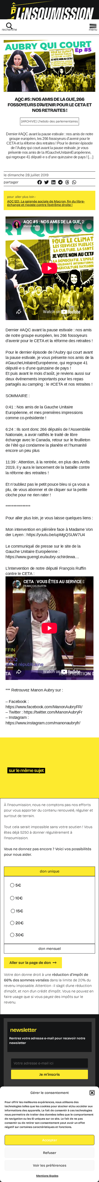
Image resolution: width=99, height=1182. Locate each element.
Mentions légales (47, 1175)
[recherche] (9, 26)
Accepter (49, 1140)
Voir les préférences (49, 1165)
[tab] (49, 871)
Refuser (49, 1153)
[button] (92, 1092)
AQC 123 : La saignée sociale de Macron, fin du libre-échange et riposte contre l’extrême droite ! (46, 203)
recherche (9, 30)
